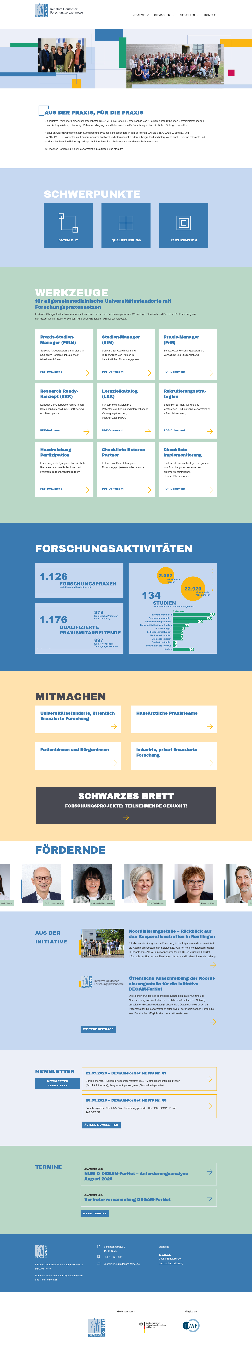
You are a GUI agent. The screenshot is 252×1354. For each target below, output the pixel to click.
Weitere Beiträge (98, 1029)
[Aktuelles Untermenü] (198, 15)
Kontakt (210, 15)
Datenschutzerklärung (171, 1263)
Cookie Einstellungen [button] (170, 1258)
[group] (30, 887)
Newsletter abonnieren (57, 1083)
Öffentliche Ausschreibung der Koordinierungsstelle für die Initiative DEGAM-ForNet (172, 983)
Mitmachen (162, 15)
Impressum (165, 1254)
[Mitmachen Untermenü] (173, 15)
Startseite (164, 1246)
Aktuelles (187, 15)
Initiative (138, 15)
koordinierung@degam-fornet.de (122, 1263)
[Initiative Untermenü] (147, 15)
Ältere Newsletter (101, 1124)
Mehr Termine (95, 1213)
